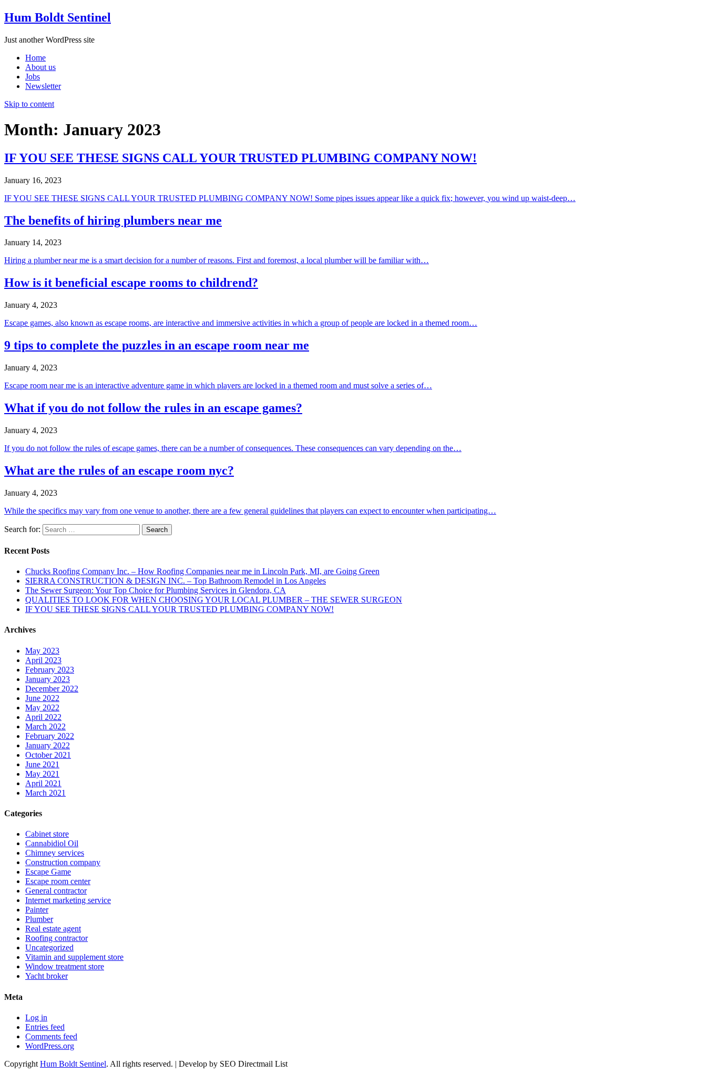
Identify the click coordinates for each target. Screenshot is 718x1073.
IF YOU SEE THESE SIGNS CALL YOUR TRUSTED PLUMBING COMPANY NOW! (240, 158)
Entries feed (45, 1026)
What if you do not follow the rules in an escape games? (153, 408)
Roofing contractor (56, 938)
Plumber (39, 919)
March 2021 (45, 792)
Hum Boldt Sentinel (57, 17)
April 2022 (43, 717)
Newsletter (43, 86)
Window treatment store (64, 966)
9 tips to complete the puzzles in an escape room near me (156, 345)
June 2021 (42, 764)
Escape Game (48, 871)
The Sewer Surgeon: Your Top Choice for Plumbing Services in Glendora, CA (155, 590)
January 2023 (47, 679)
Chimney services (54, 852)
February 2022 (49, 735)
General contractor (56, 890)
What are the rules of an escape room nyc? (119, 470)
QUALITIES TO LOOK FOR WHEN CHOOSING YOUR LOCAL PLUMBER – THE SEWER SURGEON (213, 599)
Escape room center (57, 881)
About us (40, 67)
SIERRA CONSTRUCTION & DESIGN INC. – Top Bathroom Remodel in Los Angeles (175, 580)
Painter (36, 909)
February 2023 (49, 669)
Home (35, 57)
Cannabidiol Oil (51, 843)
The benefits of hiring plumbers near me (113, 220)
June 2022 (42, 698)
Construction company (62, 862)
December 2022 (51, 688)
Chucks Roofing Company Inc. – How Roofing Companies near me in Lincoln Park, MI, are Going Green (202, 571)
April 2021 (43, 783)
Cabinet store (47, 833)
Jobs (32, 76)
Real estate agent (53, 928)
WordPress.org (49, 1045)
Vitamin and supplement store (74, 956)
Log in (36, 1017)
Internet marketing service (68, 900)
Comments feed (51, 1036)
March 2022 (45, 726)
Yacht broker (46, 975)
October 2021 (48, 754)
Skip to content (29, 103)
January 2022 (47, 745)
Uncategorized (49, 947)
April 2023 (43, 660)
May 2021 (42, 773)
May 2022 (42, 707)
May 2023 (42, 650)
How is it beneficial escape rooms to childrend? (131, 282)
